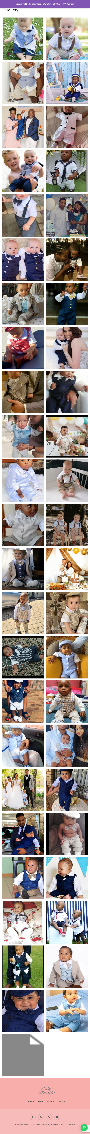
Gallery (50, 1101)
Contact (62, 1101)
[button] (84, 1127)
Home (31, 1101)
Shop (40, 1101)
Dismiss (70, 4)
